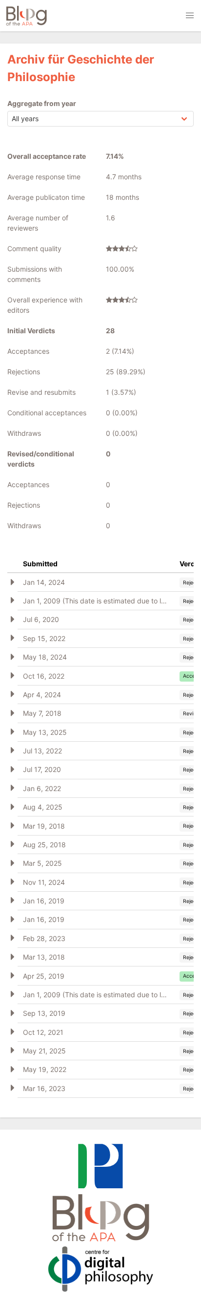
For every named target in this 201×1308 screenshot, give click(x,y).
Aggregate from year (41, 103)
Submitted (40, 563)
